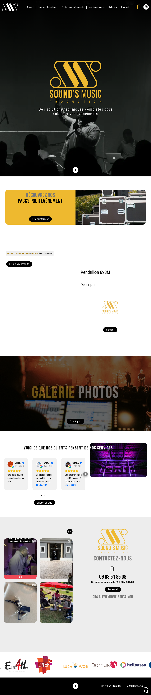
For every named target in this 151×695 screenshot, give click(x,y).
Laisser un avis (44, 502)
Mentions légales (111, 686)
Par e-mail (113, 589)
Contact (125, 7)
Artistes (113, 7)
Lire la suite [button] (41, 485)
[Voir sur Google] (10, 464)
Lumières (34, 253)
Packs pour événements (72, 7)
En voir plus (75, 421)
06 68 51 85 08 (112, 577)
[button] (3, 474)
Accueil (30, 7)
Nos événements (97, 7)
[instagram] (146, 7)
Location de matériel (47, 7)
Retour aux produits (19, 264)
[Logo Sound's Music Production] (75, 82)
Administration (135, 686)
